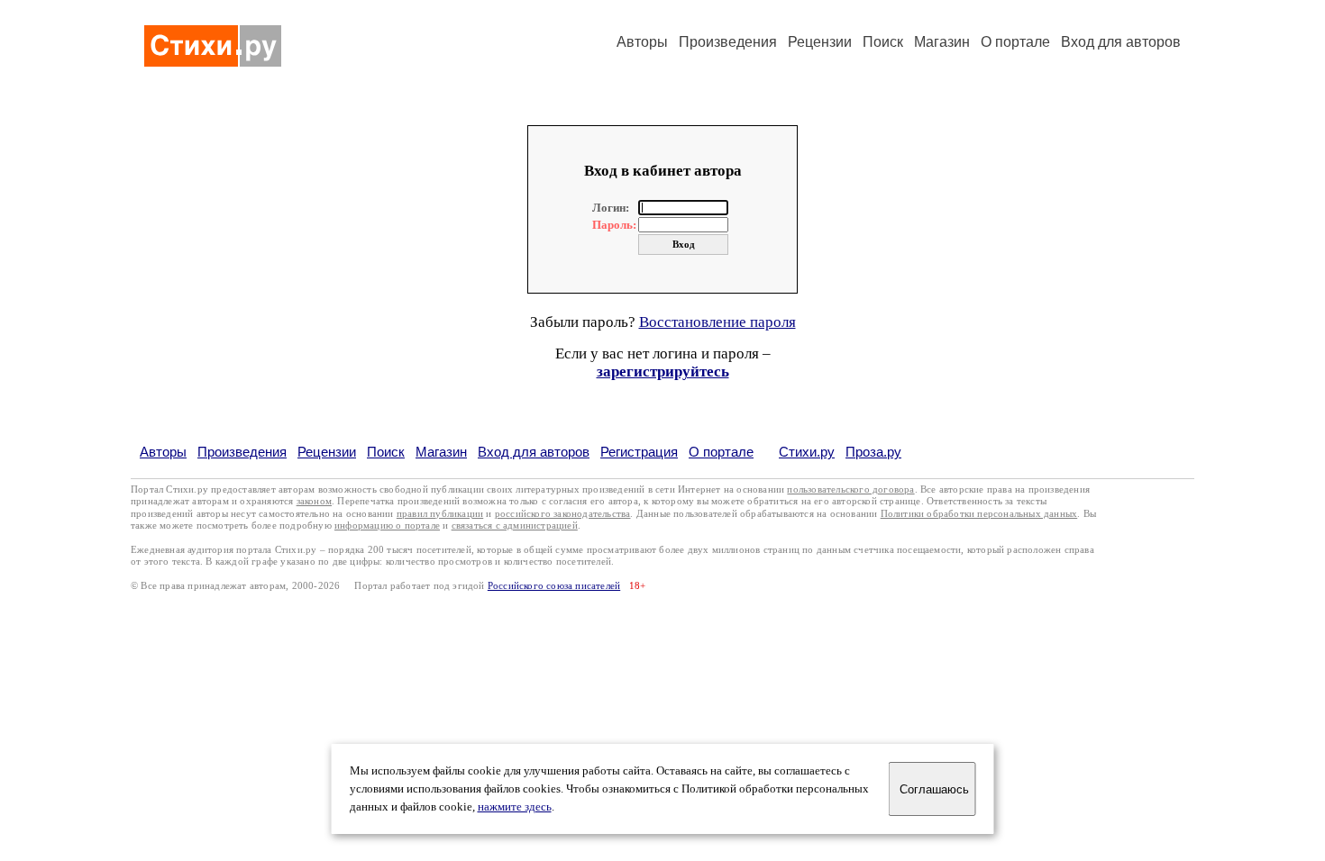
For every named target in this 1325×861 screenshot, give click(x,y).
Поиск (883, 42)
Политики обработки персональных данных (979, 514)
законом (314, 501)
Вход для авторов (1121, 42)
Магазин (942, 42)
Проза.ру (873, 451)
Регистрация (639, 451)
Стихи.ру (807, 451)
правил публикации (440, 514)
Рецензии (820, 42)
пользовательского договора (850, 489)
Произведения (728, 42)
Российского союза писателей (554, 586)
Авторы (642, 42)
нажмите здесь (515, 807)
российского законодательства (563, 514)
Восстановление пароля (717, 322)
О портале (721, 451)
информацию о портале (387, 525)
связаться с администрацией (515, 525)
